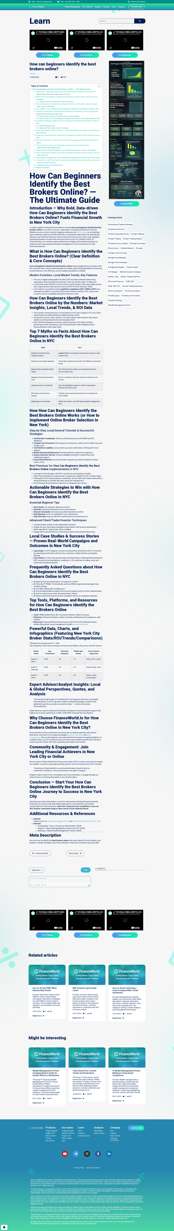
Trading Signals (51, 1131)
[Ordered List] (42, 885)
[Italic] (33, 885)
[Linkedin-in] (109, 1154)
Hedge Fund (50, 1133)
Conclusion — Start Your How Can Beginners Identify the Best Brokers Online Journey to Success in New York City (68, 161)
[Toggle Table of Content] (98, 86)
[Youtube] (65, 1154)
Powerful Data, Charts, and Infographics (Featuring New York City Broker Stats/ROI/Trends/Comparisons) (63, 146)
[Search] (139, 21)
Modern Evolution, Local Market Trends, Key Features (56, 101)
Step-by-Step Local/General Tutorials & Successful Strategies (59, 116)
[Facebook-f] (98, 1154)
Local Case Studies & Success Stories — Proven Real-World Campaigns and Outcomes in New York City (68, 131)
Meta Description (43, 167)
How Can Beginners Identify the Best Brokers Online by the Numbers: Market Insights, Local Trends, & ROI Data (67, 105)
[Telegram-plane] (76, 1154)
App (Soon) (50, 1141)
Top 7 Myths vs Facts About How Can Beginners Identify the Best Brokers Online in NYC (67, 109)
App (63, 1141)
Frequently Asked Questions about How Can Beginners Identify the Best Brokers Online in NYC (68, 136)
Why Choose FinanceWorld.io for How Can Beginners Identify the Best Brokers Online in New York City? (68, 154)
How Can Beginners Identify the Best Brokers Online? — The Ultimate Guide (61, 89)
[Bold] (30, 885)
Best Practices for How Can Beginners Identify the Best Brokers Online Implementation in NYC (69, 118)
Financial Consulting (114, 1139)
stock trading (82, 232)
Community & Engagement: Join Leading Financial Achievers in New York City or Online (68, 158)
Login (85, 870)
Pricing (48, 1138)
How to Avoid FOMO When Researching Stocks (45, 989)
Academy (81, 1133)
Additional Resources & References (50, 165)
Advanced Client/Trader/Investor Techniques (54, 128)
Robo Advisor (51, 1136)
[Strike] (39, 885)
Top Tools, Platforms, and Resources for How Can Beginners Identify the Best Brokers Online (67, 141)
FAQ (111, 1131)
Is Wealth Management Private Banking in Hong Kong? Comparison (126, 1073)
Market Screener (68, 1133)
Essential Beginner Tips (47, 126)
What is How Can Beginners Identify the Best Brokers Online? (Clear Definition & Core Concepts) (66, 98)
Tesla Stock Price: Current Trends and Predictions (84, 1071)
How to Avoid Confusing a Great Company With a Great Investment (125, 990)
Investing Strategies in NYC (58, 821)
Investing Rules (83, 1136)
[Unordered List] (45, 885)
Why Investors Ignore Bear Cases (85, 989)
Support (113, 1133)
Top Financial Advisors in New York (86, 821)
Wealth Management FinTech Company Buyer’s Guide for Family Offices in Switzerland (46, 1073)
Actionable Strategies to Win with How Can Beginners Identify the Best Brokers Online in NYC (67, 122)
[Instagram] (87, 1154)
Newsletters (98, 1131)
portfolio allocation (80, 624)
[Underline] (36, 885)
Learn (80, 1131)
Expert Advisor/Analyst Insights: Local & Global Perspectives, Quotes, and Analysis (67, 150)
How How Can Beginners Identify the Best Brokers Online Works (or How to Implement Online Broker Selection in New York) (67, 113)
